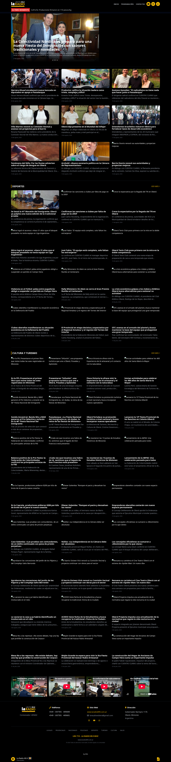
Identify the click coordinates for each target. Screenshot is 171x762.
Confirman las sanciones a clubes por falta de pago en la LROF (83, 212)
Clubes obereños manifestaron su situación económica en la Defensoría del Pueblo (32, 328)
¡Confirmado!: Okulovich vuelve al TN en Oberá (54, 49)
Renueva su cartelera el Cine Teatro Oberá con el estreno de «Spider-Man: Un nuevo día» (136, 581)
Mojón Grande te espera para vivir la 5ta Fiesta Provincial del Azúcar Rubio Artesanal (84, 656)
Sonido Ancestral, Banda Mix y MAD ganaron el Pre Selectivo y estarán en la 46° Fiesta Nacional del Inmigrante (28, 420)
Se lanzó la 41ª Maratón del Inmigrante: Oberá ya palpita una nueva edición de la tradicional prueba (34, 213)
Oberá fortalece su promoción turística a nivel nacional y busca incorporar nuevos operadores (103, 419)
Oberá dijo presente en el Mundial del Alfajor (83, 126)
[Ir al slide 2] (54, 60)
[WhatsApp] (158, 4)
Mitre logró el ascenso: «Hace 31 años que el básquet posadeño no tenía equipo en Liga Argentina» (32, 252)
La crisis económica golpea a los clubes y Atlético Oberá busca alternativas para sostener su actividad (136, 291)
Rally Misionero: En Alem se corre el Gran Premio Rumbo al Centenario (85, 290)
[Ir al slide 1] (52, 60)
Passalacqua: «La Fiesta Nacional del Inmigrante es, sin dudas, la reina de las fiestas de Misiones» (65, 419)
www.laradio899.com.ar (97, 712)
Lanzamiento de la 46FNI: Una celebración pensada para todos (140, 459)
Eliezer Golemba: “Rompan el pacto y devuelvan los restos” (84, 506)
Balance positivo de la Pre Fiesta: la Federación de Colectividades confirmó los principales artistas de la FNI (28, 461)
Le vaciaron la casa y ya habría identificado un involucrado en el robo (33, 618)
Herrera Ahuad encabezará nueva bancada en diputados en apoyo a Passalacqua (33, 91)
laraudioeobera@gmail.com (101, 715)
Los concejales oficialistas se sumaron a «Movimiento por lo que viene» (131, 542)
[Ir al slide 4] (57, 60)
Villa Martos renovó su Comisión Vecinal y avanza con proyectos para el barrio (31, 127)
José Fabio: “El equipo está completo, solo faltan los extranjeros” (84, 251)
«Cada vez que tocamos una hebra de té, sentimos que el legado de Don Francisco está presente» (66, 460)
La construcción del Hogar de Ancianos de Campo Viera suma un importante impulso (133, 656)
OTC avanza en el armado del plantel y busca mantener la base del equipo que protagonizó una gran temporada (134, 329)
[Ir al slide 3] (55, 60)
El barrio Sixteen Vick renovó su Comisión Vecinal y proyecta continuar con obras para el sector (85, 581)
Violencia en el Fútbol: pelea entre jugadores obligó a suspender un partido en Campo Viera (34, 290)
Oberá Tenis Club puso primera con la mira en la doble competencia (135, 251)
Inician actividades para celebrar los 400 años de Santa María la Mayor (140, 380)
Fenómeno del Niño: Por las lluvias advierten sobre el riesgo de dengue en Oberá (33, 164)
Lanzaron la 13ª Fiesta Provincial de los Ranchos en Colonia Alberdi (141, 418)
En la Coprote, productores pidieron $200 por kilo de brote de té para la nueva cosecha (35, 506)
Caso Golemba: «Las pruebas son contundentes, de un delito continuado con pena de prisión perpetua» (34, 543)
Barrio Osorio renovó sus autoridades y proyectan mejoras (131, 164)
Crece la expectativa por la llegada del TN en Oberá (134, 212)
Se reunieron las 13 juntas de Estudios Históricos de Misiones (102, 459)
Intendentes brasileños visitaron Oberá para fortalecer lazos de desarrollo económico (134, 127)
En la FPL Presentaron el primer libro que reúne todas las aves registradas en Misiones (26, 380)
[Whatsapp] (99, 720)
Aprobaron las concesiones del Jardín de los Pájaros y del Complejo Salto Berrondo (32, 581)
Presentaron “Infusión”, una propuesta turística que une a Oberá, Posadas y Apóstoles (63, 380)
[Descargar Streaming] (158, 759)
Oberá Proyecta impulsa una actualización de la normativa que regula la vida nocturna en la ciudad (135, 619)
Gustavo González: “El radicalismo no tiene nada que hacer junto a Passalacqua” (135, 91)
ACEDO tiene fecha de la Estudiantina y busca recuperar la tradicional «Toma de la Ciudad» (83, 618)
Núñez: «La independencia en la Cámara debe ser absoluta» (83, 542)
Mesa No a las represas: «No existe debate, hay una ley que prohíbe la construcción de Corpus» (34, 656)
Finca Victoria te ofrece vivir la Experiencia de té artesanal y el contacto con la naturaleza (102, 380)
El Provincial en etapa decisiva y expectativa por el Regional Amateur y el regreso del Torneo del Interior (85, 329)
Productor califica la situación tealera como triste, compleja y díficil (82, 91)
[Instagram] (148, 4)
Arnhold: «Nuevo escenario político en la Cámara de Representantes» (85, 164)
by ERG (85, 754)
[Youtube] (94, 720)
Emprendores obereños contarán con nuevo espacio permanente (133, 506)
